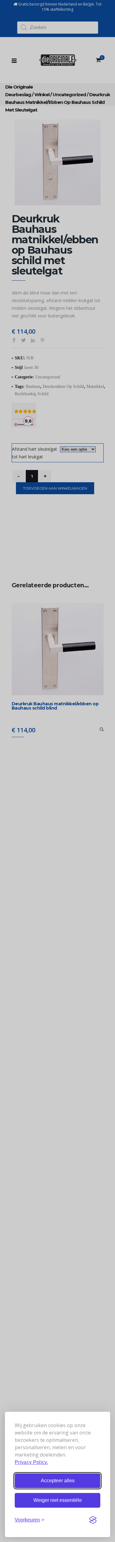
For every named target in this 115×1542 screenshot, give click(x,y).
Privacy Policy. (31, 1462)
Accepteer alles (58, 1480)
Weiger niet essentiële (57, 1500)
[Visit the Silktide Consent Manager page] (93, 1520)
